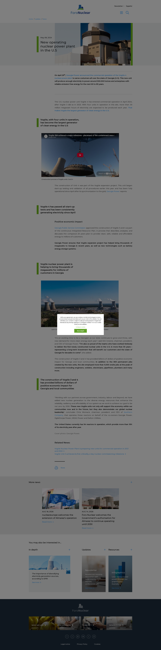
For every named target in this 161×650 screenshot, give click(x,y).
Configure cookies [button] (80, 327)
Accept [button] (80, 331)
